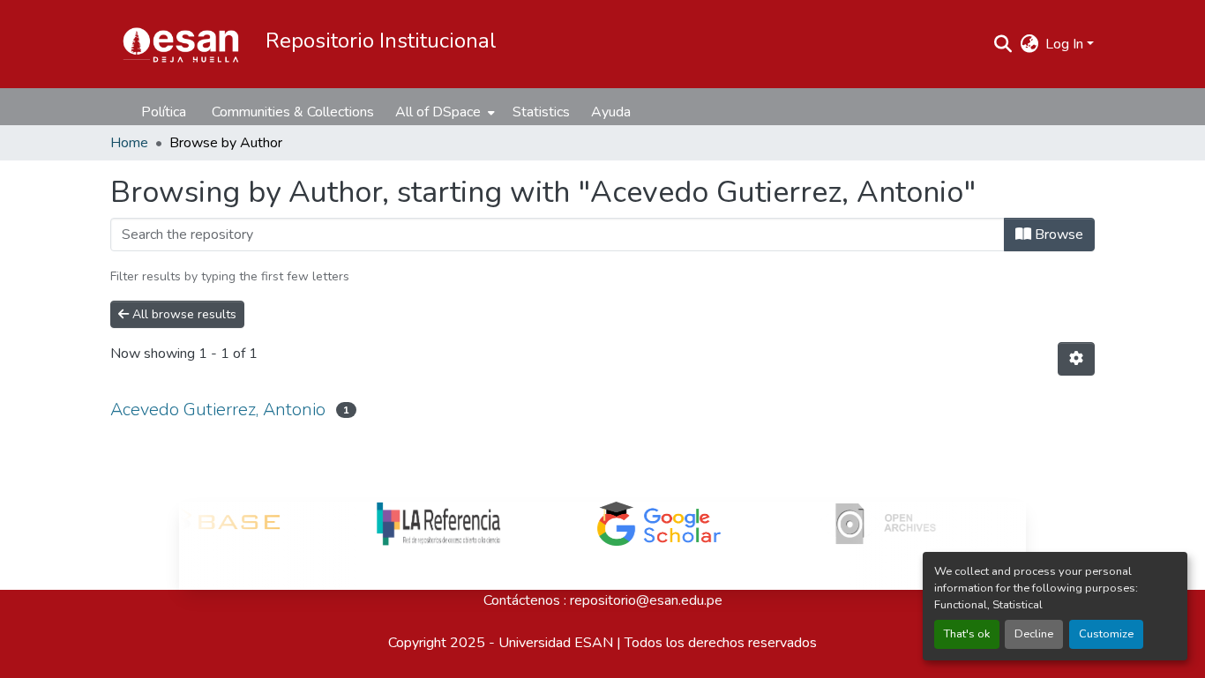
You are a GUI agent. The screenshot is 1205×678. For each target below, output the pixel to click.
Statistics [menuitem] (541, 112)
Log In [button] (1066, 44)
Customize (1106, 634)
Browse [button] (1057, 234)
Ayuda (611, 112)
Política (163, 112)
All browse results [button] (182, 314)
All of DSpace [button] (438, 112)
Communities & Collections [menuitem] (293, 112)
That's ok (967, 634)
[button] (180, 44)
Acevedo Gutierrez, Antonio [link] (218, 409)
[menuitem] (443, 112)
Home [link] (129, 143)
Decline (1033, 634)
